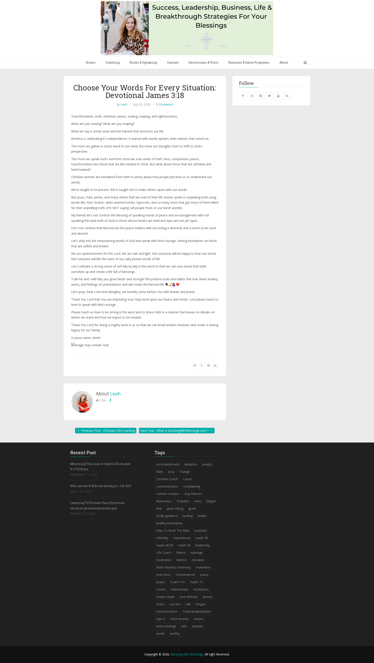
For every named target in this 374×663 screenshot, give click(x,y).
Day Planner (193, 494)
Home (90, 62)
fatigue (211, 501)
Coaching (112, 62)
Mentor (181, 560)
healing (188, 516)
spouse (207, 597)
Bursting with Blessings (187, 654)
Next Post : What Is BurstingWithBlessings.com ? (174, 430)
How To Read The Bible (173, 530)
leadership (202, 545)
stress (160, 604)
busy (171, 472)
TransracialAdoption (196, 611)
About (283, 62)
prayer (160, 582)
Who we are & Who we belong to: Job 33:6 (100, 486)
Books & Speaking (143, 62)
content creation (167, 494)
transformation (166, 611)
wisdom (197, 626)
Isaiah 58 (184, 545)
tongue (201, 604)
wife (184, 626)
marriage (196, 552)
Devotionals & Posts (203, 62)
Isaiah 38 (201, 538)
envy (198, 501)
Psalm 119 (177, 582)
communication (167, 486)
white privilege (166, 626)
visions (198, 619)
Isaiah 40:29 (164, 545)
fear (159, 508)
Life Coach (163, 552)
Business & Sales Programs (248, 62)
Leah (124, 104)
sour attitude (188, 597)
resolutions (201, 589)
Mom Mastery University (173, 567)
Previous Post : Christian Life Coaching (107, 430)
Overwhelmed (185, 575)
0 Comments (164, 104)
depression (164, 501)
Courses (173, 62)
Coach (187, 479)
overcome (163, 575)
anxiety (207, 464)
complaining (191, 486)
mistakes (198, 560)
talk (188, 604)
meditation (163, 560)
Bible (159, 472)
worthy (175, 633)
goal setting (175, 508)
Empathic (183, 501)
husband (200, 530)
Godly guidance (167, 516)
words (160, 633)
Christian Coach (167, 479)
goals (192, 508)
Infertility (162, 538)
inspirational (181, 538)
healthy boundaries (169, 523)
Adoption (190, 464)
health (202, 516)
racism (161, 589)
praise (204, 575)
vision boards (179, 619)
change (185, 472)
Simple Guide (165, 597)
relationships (179, 589)
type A (160, 619)
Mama (180, 552)
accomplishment (167, 464)
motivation (203, 567)
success (175, 604)
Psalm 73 (196, 582)
